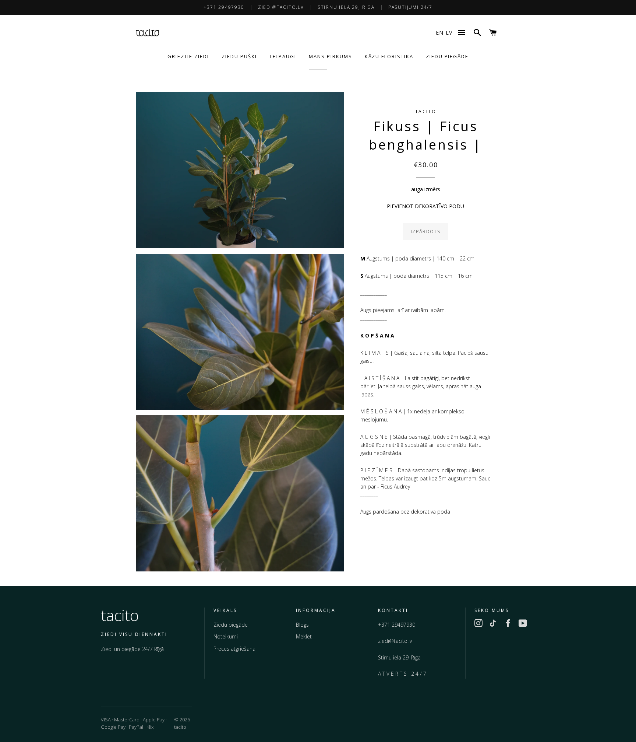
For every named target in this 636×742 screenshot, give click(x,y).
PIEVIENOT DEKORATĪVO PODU (425, 206)
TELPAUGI (283, 56)
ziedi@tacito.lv (281, 7)
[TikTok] (493, 624)
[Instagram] (478, 624)
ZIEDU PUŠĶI (239, 56)
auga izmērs (425, 189)
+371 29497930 (224, 7)
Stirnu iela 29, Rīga (346, 7)
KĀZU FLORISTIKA (389, 56)
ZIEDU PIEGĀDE (447, 56)
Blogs (302, 624)
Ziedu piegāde (230, 624)
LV (449, 32)
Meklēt (304, 636)
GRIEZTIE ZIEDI (188, 56)
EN (440, 32)
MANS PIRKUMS (330, 56)
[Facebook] (508, 624)
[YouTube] (523, 624)
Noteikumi (225, 636)
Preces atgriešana (234, 648)
